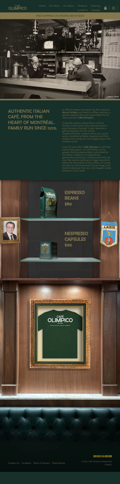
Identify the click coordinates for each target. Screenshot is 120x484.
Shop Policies (58, 463)
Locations (26, 463)
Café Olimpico (94, 461)
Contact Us (13, 463)
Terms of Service (41, 463)
